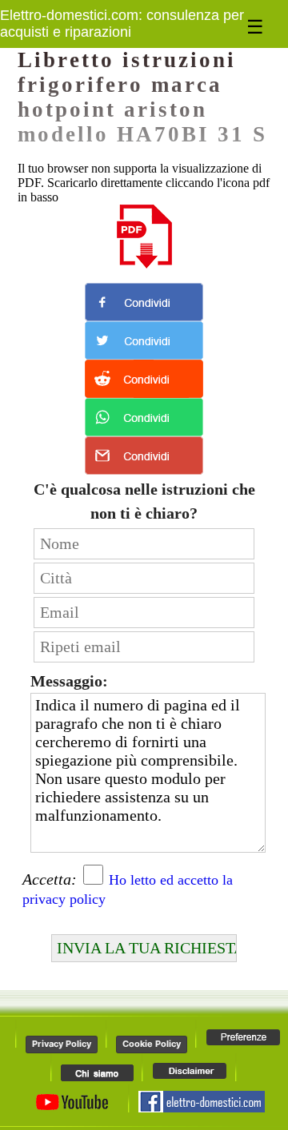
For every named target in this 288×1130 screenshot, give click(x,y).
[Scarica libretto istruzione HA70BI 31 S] (144, 237)
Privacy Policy (61, 1043)
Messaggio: (69, 681)
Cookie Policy (151, 1043)
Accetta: (49, 879)
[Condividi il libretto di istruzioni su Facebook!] (144, 302)
